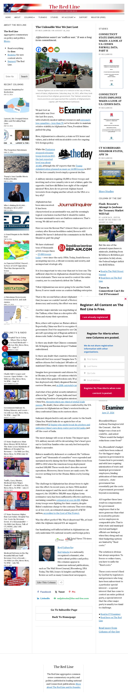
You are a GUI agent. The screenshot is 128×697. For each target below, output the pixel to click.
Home (8, 17)
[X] (44, 49)
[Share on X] (5, 342)
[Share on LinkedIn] (5, 355)
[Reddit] (51, 49)
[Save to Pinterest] (5, 348)
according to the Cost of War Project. (61, 513)
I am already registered (95, 317)
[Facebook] (38, 49)
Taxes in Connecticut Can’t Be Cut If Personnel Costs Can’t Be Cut (111, 292)
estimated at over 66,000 (68, 499)
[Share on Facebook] (5, 336)
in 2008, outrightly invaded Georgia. (74, 385)
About (17, 17)
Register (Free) (98, 17)
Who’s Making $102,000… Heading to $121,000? (15, 206)
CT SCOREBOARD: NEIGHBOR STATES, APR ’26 (111, 151)
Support (83, 17)
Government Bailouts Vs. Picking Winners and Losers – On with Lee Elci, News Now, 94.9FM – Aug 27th (16, 411)
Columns (28, 17)
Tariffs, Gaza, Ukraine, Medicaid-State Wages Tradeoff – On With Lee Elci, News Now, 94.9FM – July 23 (16, 484)
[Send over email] (5, 361)
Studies (54, 17)
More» (7, 41)
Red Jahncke (64, 551)
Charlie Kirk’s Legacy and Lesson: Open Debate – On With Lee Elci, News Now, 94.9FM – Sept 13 (15, 378)
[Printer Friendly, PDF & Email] (64, 540)
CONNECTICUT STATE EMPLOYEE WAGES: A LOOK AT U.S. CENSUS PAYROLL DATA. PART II (110, 42)
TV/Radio (42, 17)
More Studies (106, 191)
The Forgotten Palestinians (15, 150)
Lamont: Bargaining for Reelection (13, 90)
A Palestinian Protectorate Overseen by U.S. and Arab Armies (15, 299)
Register (12, 54)
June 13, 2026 (108, 412)
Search (24, 76)
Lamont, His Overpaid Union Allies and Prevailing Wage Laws (16, 121)
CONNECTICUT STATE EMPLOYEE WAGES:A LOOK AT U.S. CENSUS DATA (110, 99)
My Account (68, 17)
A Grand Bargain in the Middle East (16, 235)
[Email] (57, 49)
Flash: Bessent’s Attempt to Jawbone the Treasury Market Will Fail (111, 208)
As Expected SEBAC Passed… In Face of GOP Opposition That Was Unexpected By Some (16, 267)
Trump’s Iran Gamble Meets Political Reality (16, 177)
